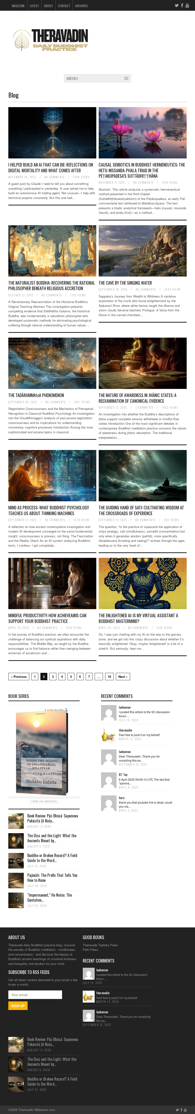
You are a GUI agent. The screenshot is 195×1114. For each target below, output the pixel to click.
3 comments (144, 407)
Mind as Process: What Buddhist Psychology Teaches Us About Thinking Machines (48, 510)
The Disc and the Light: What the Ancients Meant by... (51, 838)
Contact (64, 5)
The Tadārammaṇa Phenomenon (36, 395)
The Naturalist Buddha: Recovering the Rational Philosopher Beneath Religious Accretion (51, 285)
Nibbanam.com (44, 1109)
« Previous (19, 676)
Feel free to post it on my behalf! (139, 735)
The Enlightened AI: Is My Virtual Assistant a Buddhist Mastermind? (138, 618)
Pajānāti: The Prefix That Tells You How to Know (52, 877)
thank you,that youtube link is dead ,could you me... (145, 804)
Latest (34, 5)
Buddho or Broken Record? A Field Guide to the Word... (52, 857)
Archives (81, 5)
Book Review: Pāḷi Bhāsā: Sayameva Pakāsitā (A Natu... (52, 818)
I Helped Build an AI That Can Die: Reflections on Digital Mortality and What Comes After (50, 167)
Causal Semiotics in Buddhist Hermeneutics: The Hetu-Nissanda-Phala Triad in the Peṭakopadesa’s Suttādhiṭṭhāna (142, 170)
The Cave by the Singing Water (125, 283)
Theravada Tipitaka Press (100, 945)
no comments (54, 177)
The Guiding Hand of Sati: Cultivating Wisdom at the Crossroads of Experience (141, 510)
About (48, 5)
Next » (122, 676)
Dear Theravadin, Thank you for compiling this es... (139, 758)
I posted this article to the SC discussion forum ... (144, 714)
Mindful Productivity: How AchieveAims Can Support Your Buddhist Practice (47, 618)
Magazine (18, 5)
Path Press (90, 949)
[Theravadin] (50, 55)
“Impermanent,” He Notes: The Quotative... (49, 897)
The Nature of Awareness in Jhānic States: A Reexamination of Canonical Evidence (137, 398)
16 (109, 676)
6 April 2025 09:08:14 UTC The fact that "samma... (144, 781)
